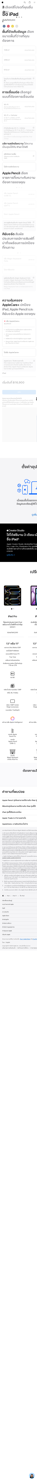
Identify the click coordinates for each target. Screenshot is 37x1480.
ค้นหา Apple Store (25, 939)
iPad (8, 896)
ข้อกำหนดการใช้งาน (22, 948)
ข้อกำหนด (23, 870)
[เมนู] (34, 2)
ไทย (3, 942)
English (8, 942)
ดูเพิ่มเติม (11, 555)
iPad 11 (15, 896)
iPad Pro (12, 616)
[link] (32, 1475)
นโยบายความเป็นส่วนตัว (9, 948)
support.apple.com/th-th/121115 (11, 858)
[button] (24, 2)
